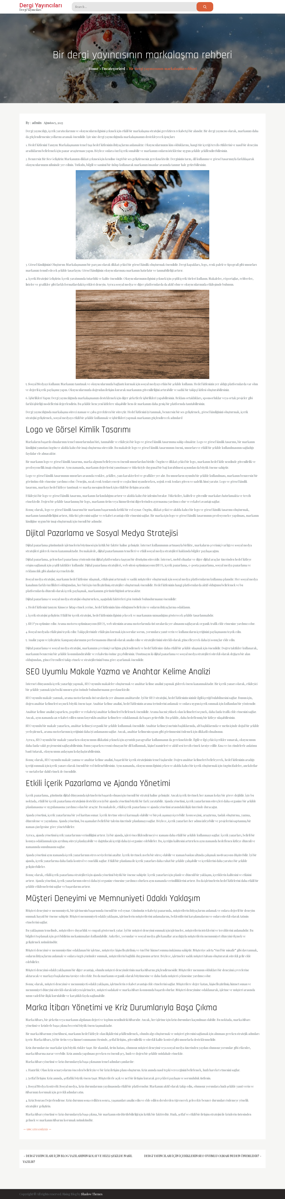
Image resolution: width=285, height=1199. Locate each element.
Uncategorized (37, 1129)
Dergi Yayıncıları (40, 5)
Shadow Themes (91, 1194)
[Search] (205, 6)
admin (37, 122)
